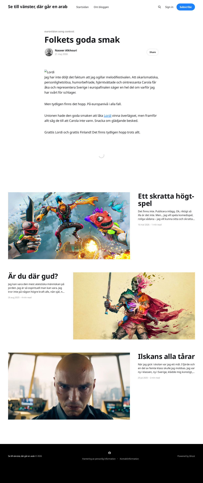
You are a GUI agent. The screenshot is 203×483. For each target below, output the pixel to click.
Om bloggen (101, 7)
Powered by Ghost (186, 456)
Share (153, 52)
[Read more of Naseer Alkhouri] (48, 52)
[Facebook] (109, 453)
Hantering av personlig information (99, 458)
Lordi (107, 115)
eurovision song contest (59, 31)
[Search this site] (159, 7)
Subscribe (186, 7)
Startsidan (82, 7)
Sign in (169, 7)
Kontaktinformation (129, 458)
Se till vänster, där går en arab (37, 6)
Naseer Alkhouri (66, 50)
